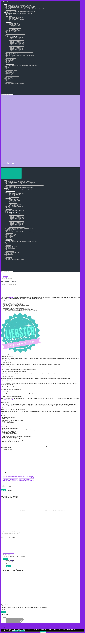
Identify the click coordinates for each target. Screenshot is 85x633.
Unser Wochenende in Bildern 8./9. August (14, 621)
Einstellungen (43, 631)
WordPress (18, 623)
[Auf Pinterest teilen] (51, 520)
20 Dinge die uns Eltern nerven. (11, 399)
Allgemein (5, 277)
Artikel (46, 510)
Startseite (5, 276)
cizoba (17, 284)
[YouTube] (15, 149)
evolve (2, 623)
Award (49, 510)
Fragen (56, 510)
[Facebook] (15, 119)
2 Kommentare (23, 294)
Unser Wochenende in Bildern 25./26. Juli (13, 622)
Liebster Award (61, 510)
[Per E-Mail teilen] (11, 530)
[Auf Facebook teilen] (31, 520)
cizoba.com (5, 1)
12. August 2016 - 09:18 (8, 554)
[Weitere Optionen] (31, 530)
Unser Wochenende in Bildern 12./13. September (15, 619)
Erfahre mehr (22, 630)
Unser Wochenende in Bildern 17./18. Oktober (14, 618)
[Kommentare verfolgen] (10, 550)
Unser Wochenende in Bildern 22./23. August (14, 620)
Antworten (5, 559)
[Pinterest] (15, 160)
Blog (53, 510)
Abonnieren (3, 611)
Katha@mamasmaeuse (8, 553)
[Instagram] (15, 139)
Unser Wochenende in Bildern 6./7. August (10, 533)
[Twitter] (15, 129)
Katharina (11, 297)
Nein (17, 630)
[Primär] (11, 173)
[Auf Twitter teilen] (11, 520)
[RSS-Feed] (15, 108)
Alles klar (14, 630)
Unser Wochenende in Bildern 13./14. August (11, 532)
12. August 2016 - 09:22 (11, 561)
